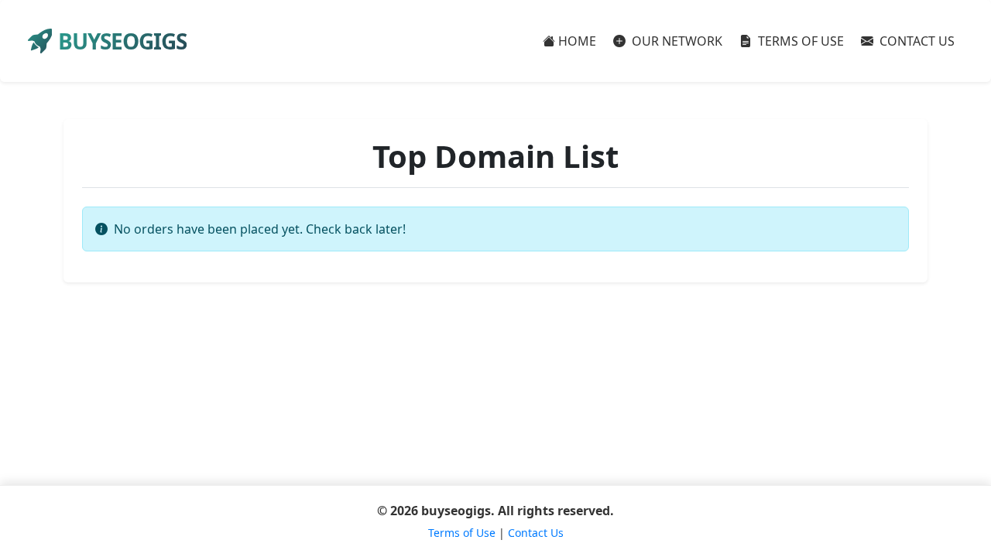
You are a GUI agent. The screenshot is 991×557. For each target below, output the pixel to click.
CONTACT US (915, 41)
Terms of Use (462, 532)
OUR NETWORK (675, 41)
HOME (577, 41)
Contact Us (536, 532)
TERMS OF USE (799, 41)
